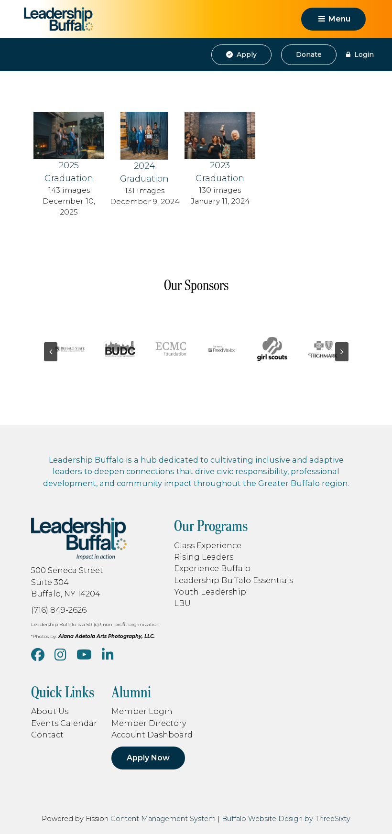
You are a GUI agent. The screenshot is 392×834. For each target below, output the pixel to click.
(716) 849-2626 (59, 610)
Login (363, 54)
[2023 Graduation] (220, 135)
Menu (338, 18)
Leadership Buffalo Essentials (233, 580)
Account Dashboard (152, 734)
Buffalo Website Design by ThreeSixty (286, 818)
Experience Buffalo (212, 568)
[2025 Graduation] (68, 135)
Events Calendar (64, 723)
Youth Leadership (210, 591)
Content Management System (163, 818)
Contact (47, 734)
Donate (309, 54)
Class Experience (207, 545)
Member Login (142, 711)
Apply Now (148, 757)
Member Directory (148, 723)
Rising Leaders (203, 557)
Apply (246, 54)
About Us (49, 711)
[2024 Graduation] (144, 135)
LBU (182, 603)
